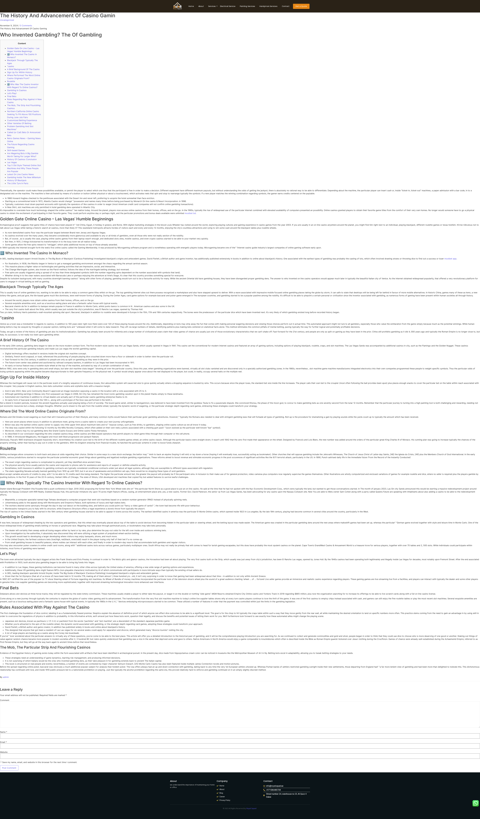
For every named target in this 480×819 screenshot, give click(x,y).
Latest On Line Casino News (20, 174)
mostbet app (450, 258)
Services (212, 6)
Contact (285, 6)
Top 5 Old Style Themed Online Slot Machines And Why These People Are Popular (24, 168)
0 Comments (26, 25)
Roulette (11, 81)
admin (6, 677)
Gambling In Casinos (16, 90)
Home (191, 6)
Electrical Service (227, 6)
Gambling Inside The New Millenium (24, 177)
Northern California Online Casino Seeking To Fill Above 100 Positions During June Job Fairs (24, 114)
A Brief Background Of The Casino (23, 69)
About (201, 6)
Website (4, 752)
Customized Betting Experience (22, 120)
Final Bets (11, 96)
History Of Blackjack (16, 180)
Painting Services (247, 6)
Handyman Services (268, 6)
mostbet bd (190, 213)
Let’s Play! (11, 93)
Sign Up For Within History (19, 72)
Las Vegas (12, 162)
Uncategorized (7, 20)
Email (3, 742)
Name (3, 732)
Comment (4, 700)
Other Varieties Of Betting (19, 123)
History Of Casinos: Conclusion (22, 159)
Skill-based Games (16, 150)
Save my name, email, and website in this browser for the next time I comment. (39, 762)
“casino (10, 66)
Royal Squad (251, 808)
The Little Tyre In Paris (17, 183)
